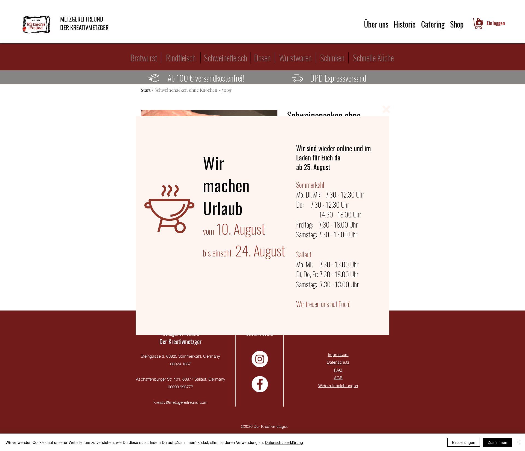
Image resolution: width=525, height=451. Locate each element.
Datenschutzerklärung (284, 442)
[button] (386, 109)
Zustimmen (497, 442)
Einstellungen (463, 442)
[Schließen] (518, 442)
